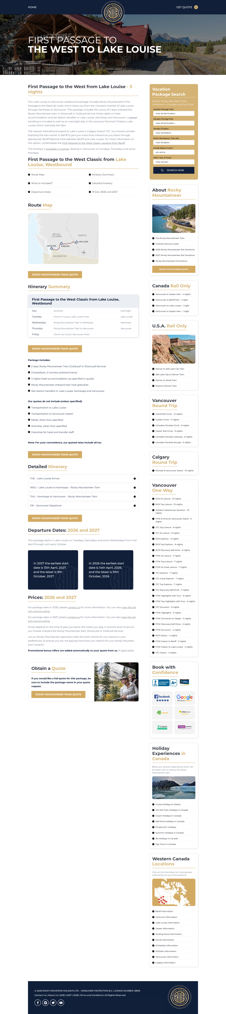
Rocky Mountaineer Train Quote (55, 274)
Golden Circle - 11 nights (167, 419)
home (32, 7)
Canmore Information (166, 917)
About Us (53, 995)
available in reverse (57, 149)
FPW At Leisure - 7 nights (168, 556)
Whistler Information (166, 951)
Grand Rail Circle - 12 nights (169, 414)
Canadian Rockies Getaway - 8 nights (174, 437)
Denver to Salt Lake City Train (170, 369)
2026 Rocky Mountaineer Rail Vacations (175, 249)
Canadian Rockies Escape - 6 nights (173, 442)
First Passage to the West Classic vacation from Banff (93, 143)
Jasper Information (165, 928)
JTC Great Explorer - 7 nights (170, 578)
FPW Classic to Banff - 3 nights (171, 641)
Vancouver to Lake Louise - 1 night (172, 305)
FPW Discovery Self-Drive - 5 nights (173, 624)
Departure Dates (41, 191)
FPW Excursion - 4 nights (168, 630)
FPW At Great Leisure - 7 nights (171, 567)
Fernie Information (165, 940)
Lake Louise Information (168, 922)
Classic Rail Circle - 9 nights (169, 431)
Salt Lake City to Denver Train (170, 374)
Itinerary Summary (103, 174)
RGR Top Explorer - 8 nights (169, 544)
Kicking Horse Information (169, 934)
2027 (69, 995)
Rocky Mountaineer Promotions (171, 261)
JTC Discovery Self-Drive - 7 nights (172, 590)
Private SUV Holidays (166, 827)
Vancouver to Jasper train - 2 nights (173, 294)
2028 (75, 995)
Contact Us (40, 995)
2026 (62, 995)
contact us (74, 607)
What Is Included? (42, 183)
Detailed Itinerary (102, 183)
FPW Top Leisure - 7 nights (169, 561)
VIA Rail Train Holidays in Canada (172, 810)
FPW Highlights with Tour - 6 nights (173, 595)
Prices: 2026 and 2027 (105, 191)
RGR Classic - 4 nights (166, 635)
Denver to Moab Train (166, 380)
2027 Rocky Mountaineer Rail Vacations (175, 255)
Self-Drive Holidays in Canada (170, 821)
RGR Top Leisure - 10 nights (169, 504)
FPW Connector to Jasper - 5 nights (173, 618)
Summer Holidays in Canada (170, 833)
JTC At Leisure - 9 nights (167, 533)
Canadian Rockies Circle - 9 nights (172, 425)
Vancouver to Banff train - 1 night (172, 300)
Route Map (37, 174)
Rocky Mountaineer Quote (173, 269)
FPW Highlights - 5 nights (168, 612)
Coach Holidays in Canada (168, 815)
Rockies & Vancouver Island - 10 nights (175, 470)
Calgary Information (165, 962)
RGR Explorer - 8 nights (167, 539)
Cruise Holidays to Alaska (168, 804)
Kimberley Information (167, 945)
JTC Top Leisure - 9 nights (168, 527)
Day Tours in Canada (166, 844)
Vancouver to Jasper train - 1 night (172, 311)
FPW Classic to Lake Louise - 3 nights (174, 647)
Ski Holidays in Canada (167, 838)
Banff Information (164, 911)
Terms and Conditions (91, 995)
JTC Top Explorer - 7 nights (169, 584)
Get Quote (184, 7)
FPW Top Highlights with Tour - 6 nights (175, 601)
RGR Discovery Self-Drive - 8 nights (173, 550)
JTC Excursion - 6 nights (167, 607)
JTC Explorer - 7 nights (167, 573)
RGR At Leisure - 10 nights (168, 498)
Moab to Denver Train (166, 386)
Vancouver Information (167, 957)
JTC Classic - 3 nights (166, 652)
